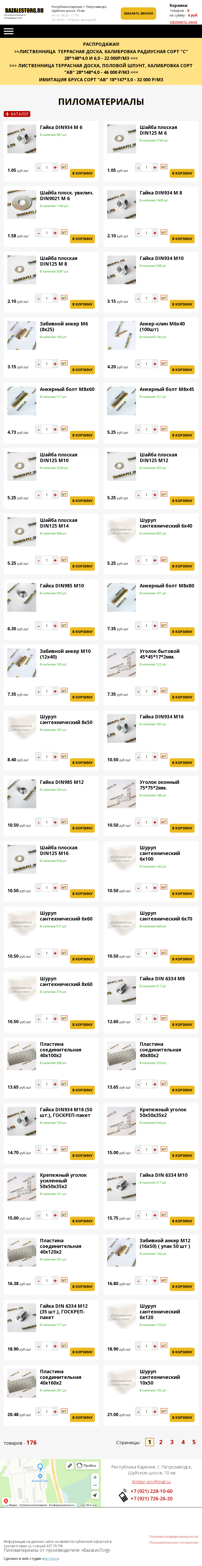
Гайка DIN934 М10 (162, 258)
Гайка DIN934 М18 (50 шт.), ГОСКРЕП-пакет (66, 1112)
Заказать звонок (138, 13)
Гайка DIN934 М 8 (161, 193)
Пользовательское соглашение (173, 1542)
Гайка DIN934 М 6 (61, 127)
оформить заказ (183, 21)
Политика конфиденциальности (173, 1536)
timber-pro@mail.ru (151, 1482)
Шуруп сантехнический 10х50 (160, 1377)
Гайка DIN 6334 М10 (163, 1175)
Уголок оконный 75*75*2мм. (159, 785)
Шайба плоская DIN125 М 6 (158, 130)
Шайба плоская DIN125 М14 (58, 523)
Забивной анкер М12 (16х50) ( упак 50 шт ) (165, 1243)
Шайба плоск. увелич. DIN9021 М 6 (66, 196)
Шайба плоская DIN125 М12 (158, 458)
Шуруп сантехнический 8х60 (66, 981)
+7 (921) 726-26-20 (151, 1498)
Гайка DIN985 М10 (62, 585)
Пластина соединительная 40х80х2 (160, 1050)
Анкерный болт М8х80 (167, 585)
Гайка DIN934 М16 (162, 716)
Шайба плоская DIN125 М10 (58, 458)
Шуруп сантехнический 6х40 (166, 523)
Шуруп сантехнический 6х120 (160, 1312)
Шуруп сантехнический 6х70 (166, 916)
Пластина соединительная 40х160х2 (60, 1377)
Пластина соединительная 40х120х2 (60, 1246)
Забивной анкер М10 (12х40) (65, 654)
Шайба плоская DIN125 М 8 (58, 261)
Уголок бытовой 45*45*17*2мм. (160, 654)
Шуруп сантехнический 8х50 (66, 719)
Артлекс (50, 1558)
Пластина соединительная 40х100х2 (60, 1050)
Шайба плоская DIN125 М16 (58, 850)
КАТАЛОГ (17, 114)
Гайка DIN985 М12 (62, 782)
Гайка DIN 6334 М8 (162, 978)
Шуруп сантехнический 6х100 (160, 853)
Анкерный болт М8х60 (67, 389)
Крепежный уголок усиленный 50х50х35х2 (63, 1181)
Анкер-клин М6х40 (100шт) (162, 327)
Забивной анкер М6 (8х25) (64, 327)
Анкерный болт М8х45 (167, 389)
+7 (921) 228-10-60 (151, 1491)
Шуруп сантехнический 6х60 (66, 916)
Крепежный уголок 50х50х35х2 (163, 1112)
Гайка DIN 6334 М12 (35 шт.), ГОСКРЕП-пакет (64, 1312)
